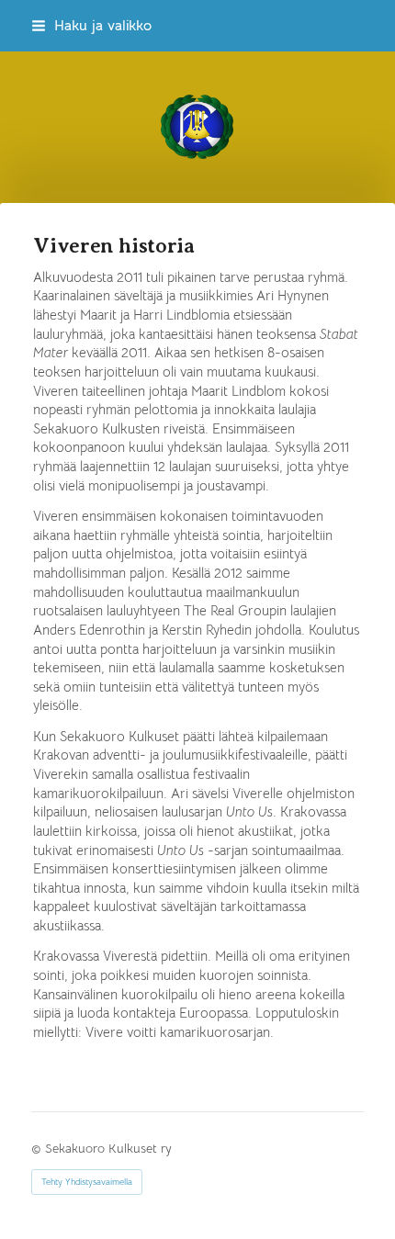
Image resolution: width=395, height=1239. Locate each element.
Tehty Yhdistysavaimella (86, 1182)
